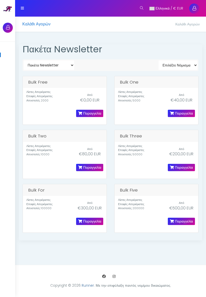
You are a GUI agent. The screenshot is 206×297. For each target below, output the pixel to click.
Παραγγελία (91, 113)
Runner (88, 285)
